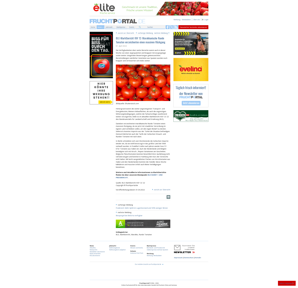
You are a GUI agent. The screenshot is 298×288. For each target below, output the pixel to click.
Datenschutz (188, 258)
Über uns (196, 19)
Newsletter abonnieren (97, 252)
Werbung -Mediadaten (154, 256)
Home (93, 27)
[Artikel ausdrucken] (168, 197)
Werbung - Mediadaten (182, 19)
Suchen (150, 27)
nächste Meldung (161, 33)
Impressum (178, 258)
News (100, 27)
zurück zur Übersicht (126, 33)
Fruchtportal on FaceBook (167, 27)
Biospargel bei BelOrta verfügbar (129, 215)
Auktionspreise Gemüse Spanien (157, 250)
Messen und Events (136, 248)
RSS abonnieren (95, 256)
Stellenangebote (114, 248)
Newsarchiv (93, 250)
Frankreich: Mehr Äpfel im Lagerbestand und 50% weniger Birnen (142, 208)
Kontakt (198, 258)
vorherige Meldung (145, 33)
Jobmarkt (109, 27)
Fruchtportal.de (118, 20)
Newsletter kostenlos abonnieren (193, 27)
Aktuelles (93, 248)
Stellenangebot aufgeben (117, 250)
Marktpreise (120, 27)
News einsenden (95, 254)
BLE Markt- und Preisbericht (156, 248)
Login (206, 19)
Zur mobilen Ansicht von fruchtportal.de (148, 264)
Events (131, 27)
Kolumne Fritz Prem (136, 253)
